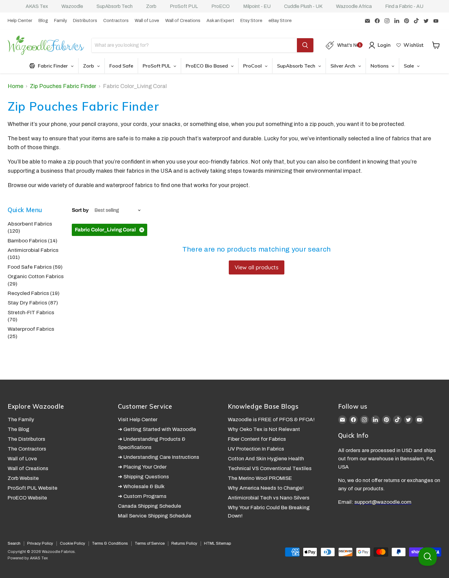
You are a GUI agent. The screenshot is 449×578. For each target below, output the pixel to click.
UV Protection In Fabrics (256, 449)
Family (60, 20)
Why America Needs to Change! (266, 488)
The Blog (18, 429)
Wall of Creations (182, 20)
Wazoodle (72, 6)
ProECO (220, 6)
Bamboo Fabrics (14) (32, 241)
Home (15, 86)
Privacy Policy (40, 543)
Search (14, 543)
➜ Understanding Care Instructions (158, 457)
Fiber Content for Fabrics (257, 439)
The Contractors (27, 449)
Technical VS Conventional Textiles (270, 468)
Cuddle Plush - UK (303, 6)
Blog (43, 20)
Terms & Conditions (110, 543)
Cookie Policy (72, 543)
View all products (257, 267)
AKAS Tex (37, 6)
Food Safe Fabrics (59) (35, 267)
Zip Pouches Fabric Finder (63, 86)
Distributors (85, 20)
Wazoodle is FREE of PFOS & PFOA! (271, 419)
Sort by (80, 210)
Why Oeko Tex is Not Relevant (264, 429)
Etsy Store (251, 20)
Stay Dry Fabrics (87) (33, 303)
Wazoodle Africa (354, 6)
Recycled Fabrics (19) (34, 293)
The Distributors (26, 439)
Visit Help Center (137, 419)
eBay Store (280, 20)
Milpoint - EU (257, 6)
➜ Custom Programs (142, 496)
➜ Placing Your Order (142, 467)
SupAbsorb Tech (115, 6)
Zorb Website (23, 478)
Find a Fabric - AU (404, 6)
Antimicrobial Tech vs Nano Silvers (268, 498)
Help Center (20, 20)
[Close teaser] (34, 570)
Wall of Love (147, 20)
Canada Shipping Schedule (149, 506)
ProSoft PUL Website (32, 488)
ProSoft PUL (184, 6)
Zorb (151, 6)
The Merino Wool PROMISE (260, 478)
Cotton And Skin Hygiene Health (266, 459)
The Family (21, 419)
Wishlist (413, 45)
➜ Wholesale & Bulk (141, 486)
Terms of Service (150, 543)
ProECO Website (27, 498)
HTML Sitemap (217, 543)
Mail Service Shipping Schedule (154, 516)
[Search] (305, 45)
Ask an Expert (220, 20)
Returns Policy (184, 543)
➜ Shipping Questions (143, 477)
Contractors (116, 20)
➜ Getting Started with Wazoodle (157, 429)
